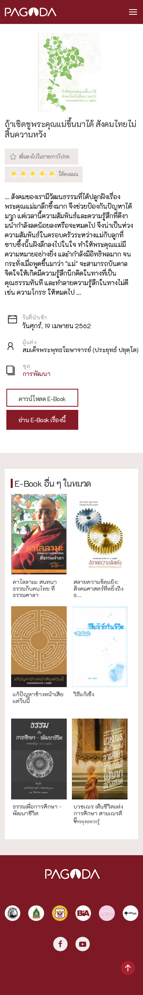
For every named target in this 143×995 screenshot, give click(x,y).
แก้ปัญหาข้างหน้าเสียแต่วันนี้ (38, 698)
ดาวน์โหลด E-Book (42, 399)
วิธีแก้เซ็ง (83, 694)
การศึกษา (25, 821)
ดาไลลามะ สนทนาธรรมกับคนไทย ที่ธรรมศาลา (35, 589)
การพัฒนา (36, 374)
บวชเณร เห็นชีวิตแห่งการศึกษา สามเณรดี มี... (98, 813)
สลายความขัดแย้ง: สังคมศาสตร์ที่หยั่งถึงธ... (98, 589)
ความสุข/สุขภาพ (94, 709)
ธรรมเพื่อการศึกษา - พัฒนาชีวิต (37, 810)
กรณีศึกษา (26, 709)
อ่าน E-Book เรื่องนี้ (42, 420)
